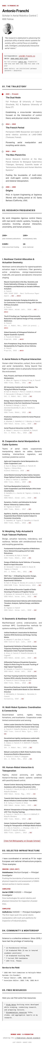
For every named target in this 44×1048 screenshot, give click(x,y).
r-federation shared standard (27, 1038)
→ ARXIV (18, 296)
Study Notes (11, 1005)
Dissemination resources (16, 1012)
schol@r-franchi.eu (27, 56)
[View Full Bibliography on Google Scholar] (22, 841)
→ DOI (12, 296)
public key (22, 62)
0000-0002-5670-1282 (19, 58)
